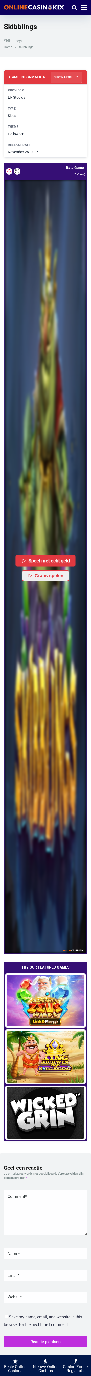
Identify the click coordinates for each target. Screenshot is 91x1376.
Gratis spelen (49, 575)
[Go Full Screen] (17, 171)
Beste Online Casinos (15, 1368)
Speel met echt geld (49, 561)
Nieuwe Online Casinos (45, 1368)
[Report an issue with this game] (9, 171)
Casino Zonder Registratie (76, 1368)
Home (8, 47)
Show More (64, 77)
